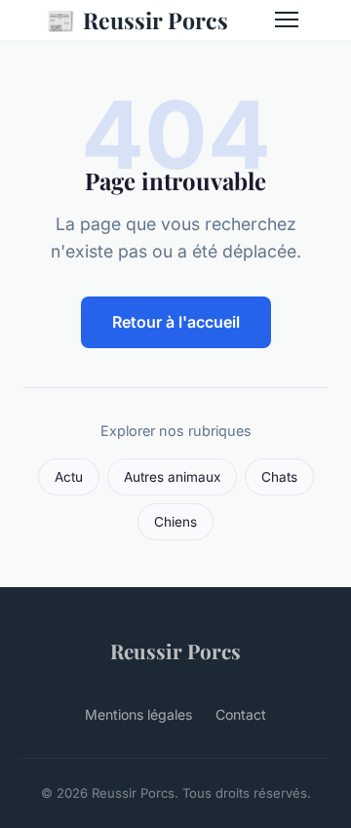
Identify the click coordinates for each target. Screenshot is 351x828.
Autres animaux (172, 477)
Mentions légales (138, 714)
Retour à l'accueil (176, 322)
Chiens (175, 522)
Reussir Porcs (137, 19)
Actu (69, 477)
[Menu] (286, 19)
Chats (279, 477)
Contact (240, 714)
